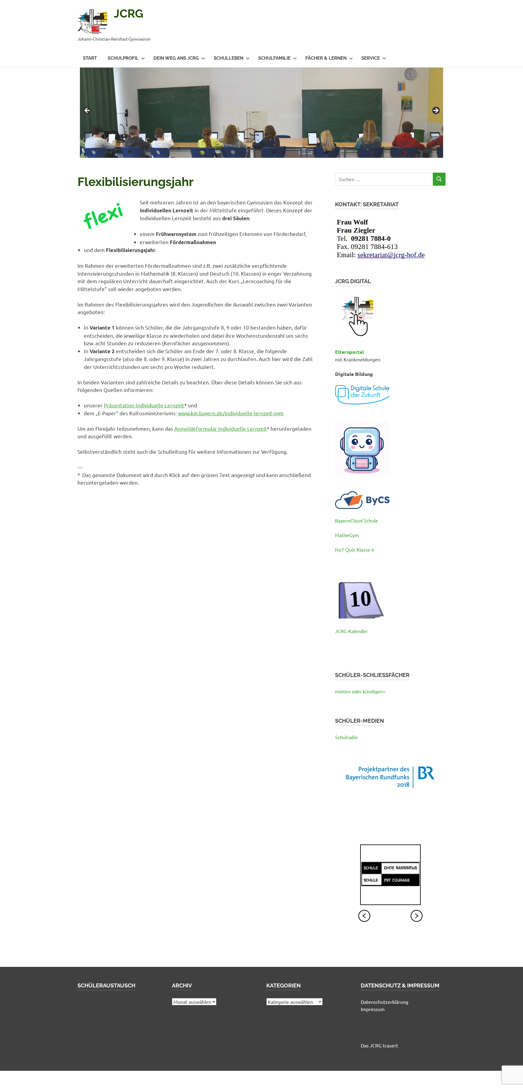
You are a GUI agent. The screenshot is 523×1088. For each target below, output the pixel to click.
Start (90, 58)
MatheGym (347, 535)
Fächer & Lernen (326, 58)
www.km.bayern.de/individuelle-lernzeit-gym (231, 413)
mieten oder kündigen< (360, 691)
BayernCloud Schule (356, 520)
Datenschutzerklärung (384, 1002)
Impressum (373, 1009)
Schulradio (346, 737)
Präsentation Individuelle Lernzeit (144, 405)
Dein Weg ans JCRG (176, 58)
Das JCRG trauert (379, 1045)
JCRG (128, 13)
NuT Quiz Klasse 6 (354, 549)
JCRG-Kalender (351, 631)
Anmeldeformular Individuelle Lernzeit (220, 428)
